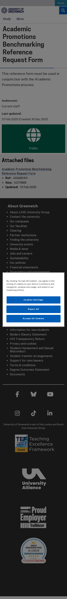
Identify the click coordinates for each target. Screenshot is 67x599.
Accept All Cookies (33, 318)
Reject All (33, 309)
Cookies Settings (33, 300)
